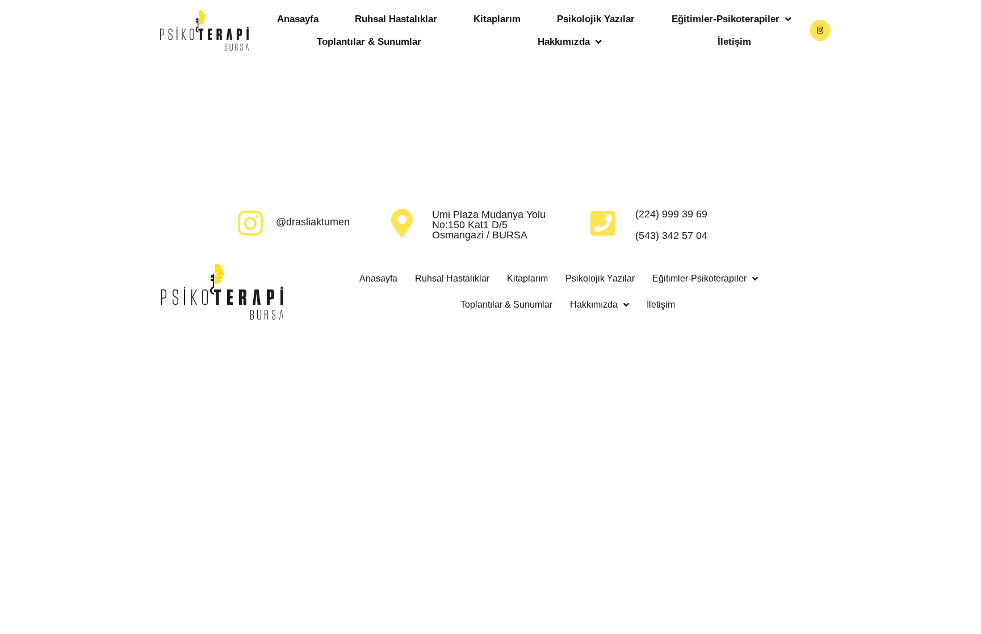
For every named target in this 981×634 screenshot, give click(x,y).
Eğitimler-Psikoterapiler (725, 19)
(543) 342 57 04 (671, 235)
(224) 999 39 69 (671, 214)
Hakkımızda (564, 41)
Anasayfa (297, 19)
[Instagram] (820, 30)
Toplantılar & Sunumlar (369, 41)
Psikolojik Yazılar (596, 19)
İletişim (734, 41)
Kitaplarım (497, 19)
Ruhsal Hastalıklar (396, 19)
